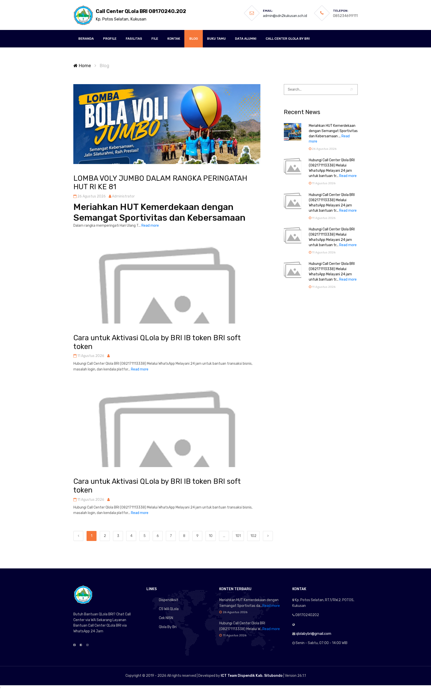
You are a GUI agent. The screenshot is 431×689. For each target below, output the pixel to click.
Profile (109, 38)
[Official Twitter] (74, 645)
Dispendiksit (168, 600)
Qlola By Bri (168, 627)
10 (211, 536)
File (154, 38)
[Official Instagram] (87, 645)
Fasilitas (134, 38)
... (224, 536)
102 (253, 536)
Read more (150, 225)
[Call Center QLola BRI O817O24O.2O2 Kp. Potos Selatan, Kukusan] (83, 14)
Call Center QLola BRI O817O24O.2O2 (141, 14)
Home (84, 65)
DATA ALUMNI (245, 38)
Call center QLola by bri (288, 38)
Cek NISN (166, 618)
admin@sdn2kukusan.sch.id (285, 16)
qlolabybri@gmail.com (313, 634)
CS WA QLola (169, 609)
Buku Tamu (216, 38)
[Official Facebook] (81, 645)
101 (238, 536)
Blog (193, 38)
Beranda (86, 38)
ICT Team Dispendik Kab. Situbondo (252, 676)
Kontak (173, 38)
